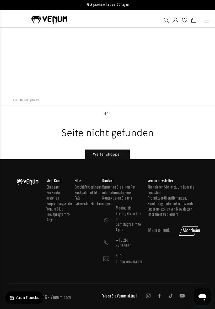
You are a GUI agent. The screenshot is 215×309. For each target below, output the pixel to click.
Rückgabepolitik (85, 193)
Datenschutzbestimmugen (85, 204)
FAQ (77, 198)
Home (16, 100)
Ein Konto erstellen (53, 196)
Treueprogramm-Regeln (57, 217)
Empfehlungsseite (57, 204)
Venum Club (54, 209)
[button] (166, 20)
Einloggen (53, 187)
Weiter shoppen (107, 154)
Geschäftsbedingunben (85, 187)
